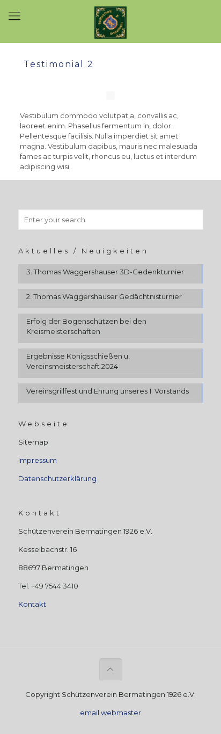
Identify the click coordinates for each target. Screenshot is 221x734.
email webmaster (110, 712)
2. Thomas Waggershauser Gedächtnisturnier (104, 296)
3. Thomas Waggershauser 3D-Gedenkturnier (105, 271)
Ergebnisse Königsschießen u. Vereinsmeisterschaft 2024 (78, 361)
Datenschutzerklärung (57, 478)
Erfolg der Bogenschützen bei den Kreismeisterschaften (86, 326)
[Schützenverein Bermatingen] (110, 21)
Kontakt (32, 604)
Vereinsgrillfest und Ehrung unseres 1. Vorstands (107, 391)
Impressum (37, 460)
